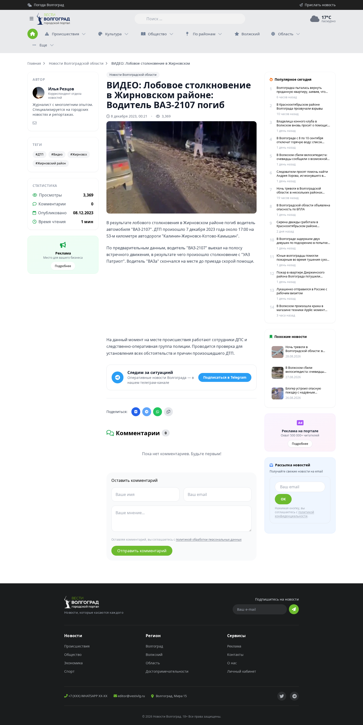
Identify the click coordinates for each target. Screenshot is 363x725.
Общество (157, 33)
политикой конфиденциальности (294, 514)
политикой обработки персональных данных (209, 539)
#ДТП (39, 154)
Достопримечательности (167, 671)
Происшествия (65, 33)
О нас (232, 663)
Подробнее (63, 266)
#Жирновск (78, 154)
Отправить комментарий (141, 550)
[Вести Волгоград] (53, 19)
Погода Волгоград (49, 4)
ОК (283, 499)
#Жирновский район (51, 163)
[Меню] (31, 19)
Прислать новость (320, 4)
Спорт (69, 671)
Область (285, 33)
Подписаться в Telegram (224, 377)
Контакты (235, 654)
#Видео (56, 154)
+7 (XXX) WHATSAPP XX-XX (87, 696)
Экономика (73, 663)
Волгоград (154, 646)
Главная (34, 63)
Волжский (154, 654)
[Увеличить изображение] (250, 206)
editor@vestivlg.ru (131, 696)
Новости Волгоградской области (76, 63)
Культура (113, 33)
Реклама (234, 646)
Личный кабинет (241, 671)
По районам (204, 33)
